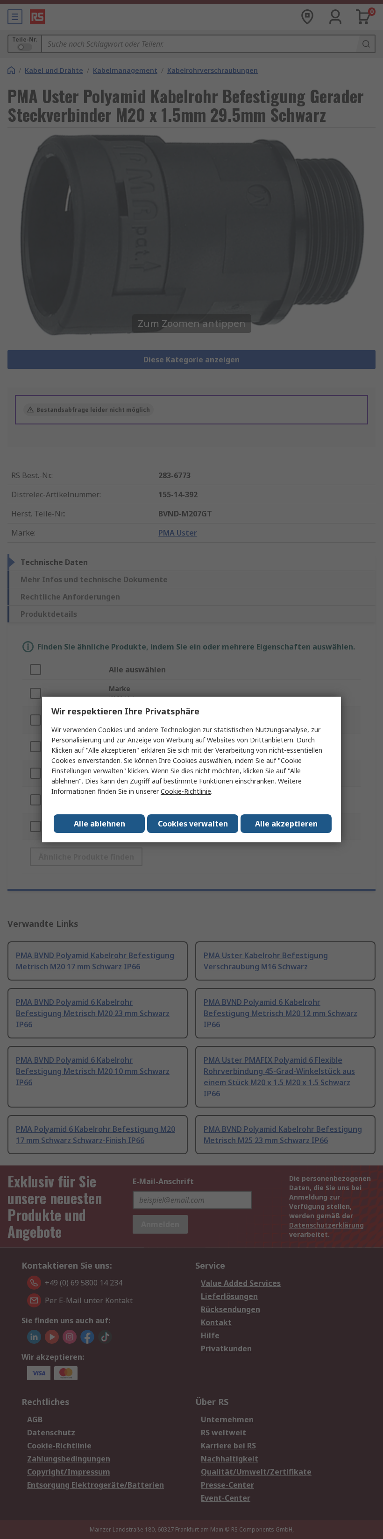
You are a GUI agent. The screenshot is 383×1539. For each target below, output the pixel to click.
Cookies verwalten (193, 824)
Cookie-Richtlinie (186, 791)
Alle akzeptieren (286, 824)
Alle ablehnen (99, 824)
